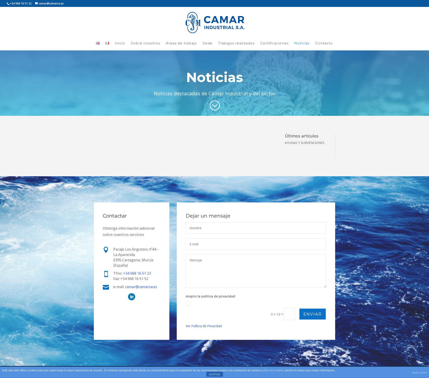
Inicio (120, 43)
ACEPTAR (214, 374)
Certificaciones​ (274, 43)
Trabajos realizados (236, 43)
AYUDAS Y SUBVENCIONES (304, 143)
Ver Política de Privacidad (204, 326)
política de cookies (272, 370)
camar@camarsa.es (141, 286)
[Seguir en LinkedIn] (131, 296)
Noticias (301, 43)
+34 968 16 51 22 (137, 273)
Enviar (312, 314)
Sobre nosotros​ (145, 43)
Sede (207, 43)
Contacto (324, 43)
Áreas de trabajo (181, 43)
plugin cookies (419, 372)
